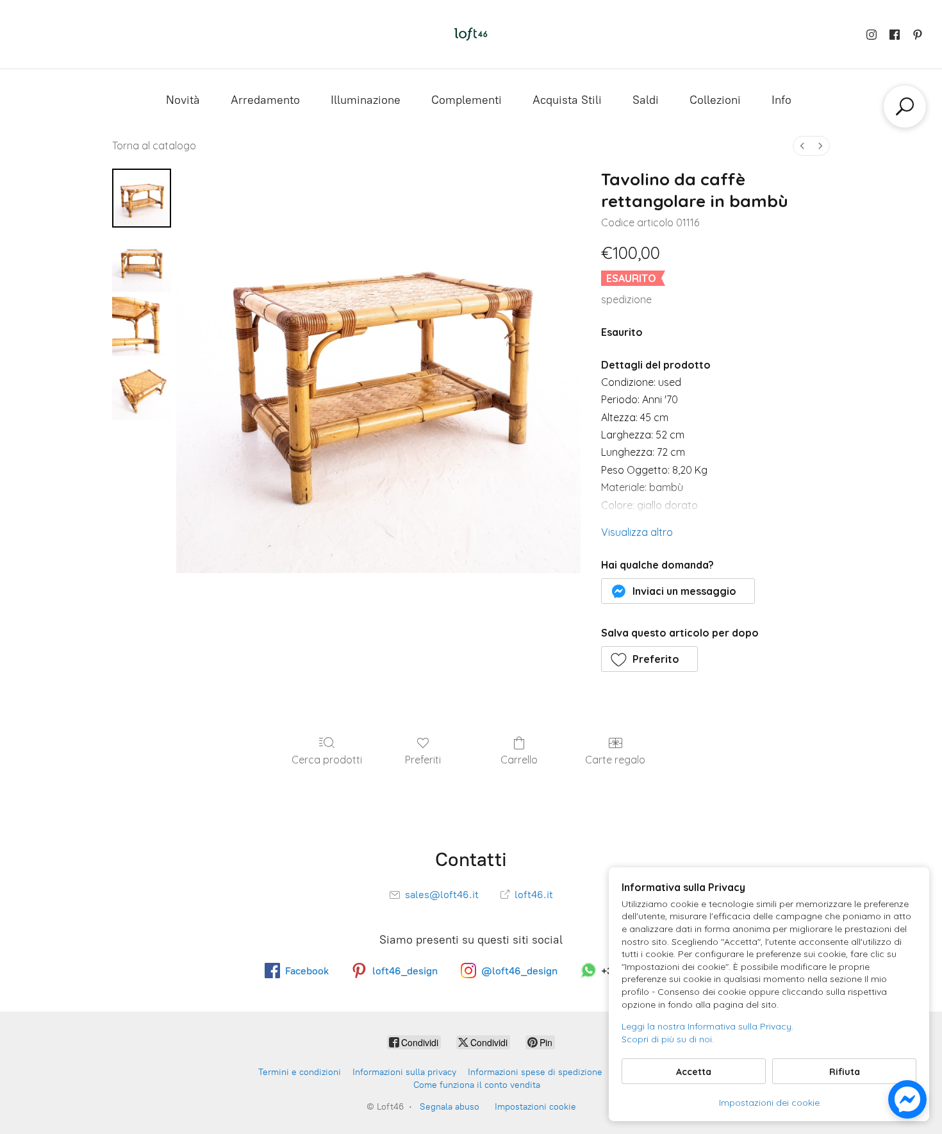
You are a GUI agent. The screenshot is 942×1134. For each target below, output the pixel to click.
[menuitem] (802, 146)
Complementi (466, 100)
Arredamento (265, 100)
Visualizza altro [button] (637, 532)
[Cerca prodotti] (904, 106)
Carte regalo (615, 759)
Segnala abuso (449, 1106)
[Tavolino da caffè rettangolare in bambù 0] (141, 198)
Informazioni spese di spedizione (535, 1072)
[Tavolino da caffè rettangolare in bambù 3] (141, 390)
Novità (183, 100)
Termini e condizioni (299, 1072)
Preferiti (423, 759)
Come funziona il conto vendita (476, 1085)
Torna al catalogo (154, 145)
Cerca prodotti (327, 759)
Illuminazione (366, 100)
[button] (678, 591)
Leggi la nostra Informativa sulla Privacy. (707, 1026)
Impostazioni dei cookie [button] (769, 1102)
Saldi (645, 100)
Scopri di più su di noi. (668, 1039)
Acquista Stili (567, 100)
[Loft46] (471, 34)
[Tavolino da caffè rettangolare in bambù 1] (141, 262)
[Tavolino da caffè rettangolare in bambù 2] (141, 326)
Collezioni (715, 100)
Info (781, 100)
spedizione (626, 299)
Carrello (519, 759)
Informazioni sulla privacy (404, 1072)
